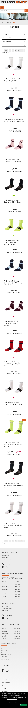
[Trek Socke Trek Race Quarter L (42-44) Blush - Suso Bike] (14, 144)
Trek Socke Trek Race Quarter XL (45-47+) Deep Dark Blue (13, 283)
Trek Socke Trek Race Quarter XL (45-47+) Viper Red (13, 364)
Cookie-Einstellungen (14, 702)
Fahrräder (4, 679)
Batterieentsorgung (6, 654)
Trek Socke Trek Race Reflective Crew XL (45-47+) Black (13, 485)
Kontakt (3, 647)
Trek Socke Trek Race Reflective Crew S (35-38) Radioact (13, 445)
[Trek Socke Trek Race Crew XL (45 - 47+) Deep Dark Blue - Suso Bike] (14, 104)
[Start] (2, 22)
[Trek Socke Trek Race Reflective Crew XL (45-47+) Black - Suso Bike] (14, 468)
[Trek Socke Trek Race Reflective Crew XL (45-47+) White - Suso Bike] (14, 508)
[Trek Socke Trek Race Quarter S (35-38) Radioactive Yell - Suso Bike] (14, 225)
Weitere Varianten (15, 91)
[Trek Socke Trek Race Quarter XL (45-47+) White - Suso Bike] (14, 387)
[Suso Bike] (14, 2)
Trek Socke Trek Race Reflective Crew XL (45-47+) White (13, 526)
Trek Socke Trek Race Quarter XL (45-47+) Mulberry (11, 323)
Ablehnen (23, 702)
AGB (2, 652)
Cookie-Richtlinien (12, 699)
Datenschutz (4, 651)
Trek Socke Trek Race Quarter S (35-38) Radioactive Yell (11, 243)
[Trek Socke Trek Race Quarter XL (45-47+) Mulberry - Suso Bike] (14, 306)
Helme (3, 685)
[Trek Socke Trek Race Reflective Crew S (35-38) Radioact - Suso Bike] (14, 427)
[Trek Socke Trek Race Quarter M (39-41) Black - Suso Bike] (14, 185)
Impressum (4, 656)
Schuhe (4, 688)
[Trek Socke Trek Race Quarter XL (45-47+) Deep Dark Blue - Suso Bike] (14, 265)
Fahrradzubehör (6, 682)
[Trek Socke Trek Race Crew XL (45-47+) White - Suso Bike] (14, 63)
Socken (14, 22)
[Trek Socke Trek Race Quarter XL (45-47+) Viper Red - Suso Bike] (14, 346)
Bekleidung (7, 22)
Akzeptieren (23, 705)
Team (2, 649)
